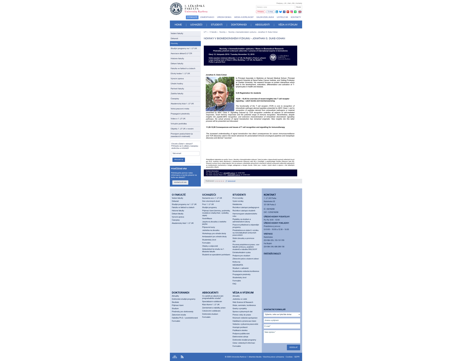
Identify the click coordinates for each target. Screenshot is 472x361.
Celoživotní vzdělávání (211, 311)
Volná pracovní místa (180, 109)
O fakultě (192, 17)
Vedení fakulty (177, 33)
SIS (293, 3)
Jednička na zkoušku (210, 230)
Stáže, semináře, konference (244, 305)
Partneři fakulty (177, 89)
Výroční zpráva (177, 79)
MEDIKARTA (238, 265)
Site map (175, 356)
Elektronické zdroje (240, 337)
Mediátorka (237, 204)
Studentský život (209, 240)
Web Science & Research (243, 302)
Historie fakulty (177, 59)
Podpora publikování (241, 334)
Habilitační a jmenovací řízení (244, 321)
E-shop (270, 12)
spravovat (231, 181)
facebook (284, 12)
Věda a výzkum (287, 25)
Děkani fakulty (177, 64)
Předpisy (279, 3)
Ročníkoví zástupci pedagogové (246, 207)
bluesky (280, 12)
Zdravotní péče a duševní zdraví (246, 259)
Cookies (289, 357)
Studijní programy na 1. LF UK (184, 48)
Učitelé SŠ (282, 17)
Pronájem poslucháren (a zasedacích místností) (182, 135)
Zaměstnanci (207, 17)
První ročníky (238, 198)
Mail (289, 3)
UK (285, 3)
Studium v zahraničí (241, 268)
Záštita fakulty (177, 94)
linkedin (277, 12)
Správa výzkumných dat (242, 312)
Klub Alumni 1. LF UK (211, 305)
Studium (175, 308)
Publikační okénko (240, 330)
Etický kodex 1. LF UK (180, 74)
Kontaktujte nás (180, 182)
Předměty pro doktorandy (182, 312)
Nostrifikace (207, 218)
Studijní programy (209, 207)
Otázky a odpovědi (210, 246)
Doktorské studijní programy (183, 299)
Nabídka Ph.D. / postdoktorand (185, 318)
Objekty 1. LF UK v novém (182, 129)
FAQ (234, 284)
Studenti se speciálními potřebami (216, 255)
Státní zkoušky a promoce (243, 238)
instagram (291, 12)
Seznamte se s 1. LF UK (212, 198)
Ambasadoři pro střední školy (214, 237)
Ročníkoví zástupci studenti (244, 211)
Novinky (174, 43)
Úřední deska (224, 17)
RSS (182, 356)
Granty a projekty (240, 308)
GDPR (296, 357)
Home (178, 25)
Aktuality (175, 296)
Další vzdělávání (265, 17)
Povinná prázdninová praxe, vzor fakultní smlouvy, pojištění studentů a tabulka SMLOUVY (246, 247)
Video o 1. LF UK (178, 119)
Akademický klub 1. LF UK (182, 104)
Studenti (216, 25)
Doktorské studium (210, 314)
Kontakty (299, 3)
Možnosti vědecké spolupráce (245, 318)
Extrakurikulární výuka (242, 252)
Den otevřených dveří (211, 201)
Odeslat (293, 347)
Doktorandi (239, 25)
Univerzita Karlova (198, 12)
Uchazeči (196, 25)
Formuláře (206, 243)
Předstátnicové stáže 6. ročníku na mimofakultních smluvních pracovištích (245, 233)
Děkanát (174, 38)
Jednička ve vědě (240, 299)
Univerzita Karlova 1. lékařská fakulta (246, 357)
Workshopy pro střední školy (214, 233)
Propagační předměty (180, 114)
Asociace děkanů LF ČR (181, 53)
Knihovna (236, 262)
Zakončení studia (179, 315)
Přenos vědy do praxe (242, 315)
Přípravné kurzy (208, 227)
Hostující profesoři (240, 327)
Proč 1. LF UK (208, 204)
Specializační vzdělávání (212, 301)
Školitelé (175, 302)
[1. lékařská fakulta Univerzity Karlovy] (188, 7)
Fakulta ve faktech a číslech (183, 68)
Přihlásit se (178, 159)
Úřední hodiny (177, 84)
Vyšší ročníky (238, 201)
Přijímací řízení (177, 305)
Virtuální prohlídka (179, 124)
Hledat (298, 7)
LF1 (205, 32)
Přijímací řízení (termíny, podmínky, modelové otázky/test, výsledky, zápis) (216, 213)
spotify (295, 12)
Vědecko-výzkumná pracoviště (245, 324)
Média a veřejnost (244, 17)
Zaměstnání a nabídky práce (213, 308)
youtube (288, 12)
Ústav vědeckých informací (244, 343)
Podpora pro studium (241, 256)
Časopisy (175, 99)
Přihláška (260, 12)
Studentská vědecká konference (246, 271)
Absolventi (262, 25)
